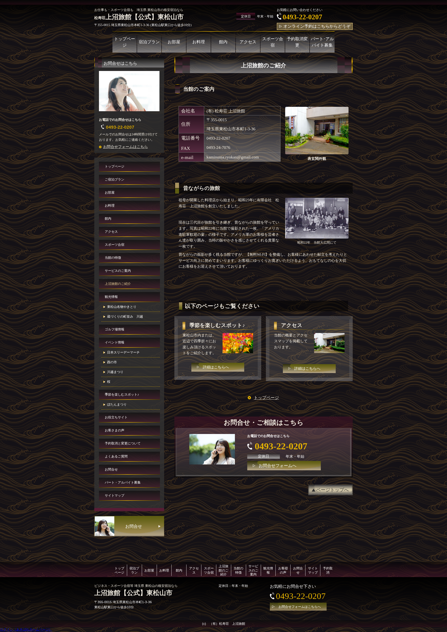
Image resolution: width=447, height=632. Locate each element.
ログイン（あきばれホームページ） (26, 629)
